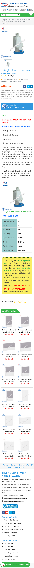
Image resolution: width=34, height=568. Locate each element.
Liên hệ (22, 467)
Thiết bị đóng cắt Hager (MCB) (12, 526)
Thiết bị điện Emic (8, 546)
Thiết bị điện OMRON (9, 536)
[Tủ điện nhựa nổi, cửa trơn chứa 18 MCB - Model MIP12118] (25, 420)
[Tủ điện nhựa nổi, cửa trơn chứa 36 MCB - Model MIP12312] (25, 395)
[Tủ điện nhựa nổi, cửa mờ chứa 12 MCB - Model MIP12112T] (25, 346)
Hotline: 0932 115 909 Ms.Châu (17, 565)
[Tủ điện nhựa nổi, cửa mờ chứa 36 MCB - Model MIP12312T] (9, 321)
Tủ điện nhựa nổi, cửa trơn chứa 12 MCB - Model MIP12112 (9, 456)
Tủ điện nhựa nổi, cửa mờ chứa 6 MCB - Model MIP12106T (25, 382)
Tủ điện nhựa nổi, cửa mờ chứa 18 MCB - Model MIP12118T (9, 357)
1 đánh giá (11, 76)
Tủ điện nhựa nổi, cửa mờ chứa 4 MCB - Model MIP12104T (9, 406)
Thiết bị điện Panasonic (10, 559)
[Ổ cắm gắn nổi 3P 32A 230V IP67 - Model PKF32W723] (17, 42)
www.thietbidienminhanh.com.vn (18, 498)
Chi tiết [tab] (4, 115)
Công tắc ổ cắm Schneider (11, 556)
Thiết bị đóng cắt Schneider (11, 553)
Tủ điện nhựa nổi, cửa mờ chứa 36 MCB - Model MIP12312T (9, 332)
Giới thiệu (13, 465)
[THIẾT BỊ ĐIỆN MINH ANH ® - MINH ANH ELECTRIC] (14, 4)
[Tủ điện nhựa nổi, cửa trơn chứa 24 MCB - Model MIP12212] (9, 420)
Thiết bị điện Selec (9, 543)
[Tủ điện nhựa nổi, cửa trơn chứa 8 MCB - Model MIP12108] (25, 445)
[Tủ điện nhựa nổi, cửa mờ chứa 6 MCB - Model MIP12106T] (25, 371)
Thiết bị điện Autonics (10, 550)
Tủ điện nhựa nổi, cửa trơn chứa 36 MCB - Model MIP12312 (25, 406)
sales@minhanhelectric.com (15, 495)
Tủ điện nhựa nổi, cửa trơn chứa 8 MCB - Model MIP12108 (25, 456)
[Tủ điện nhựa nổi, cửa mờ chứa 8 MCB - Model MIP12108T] (9, 371)
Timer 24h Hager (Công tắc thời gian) (14, 529)
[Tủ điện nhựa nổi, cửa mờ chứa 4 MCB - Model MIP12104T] (9, 395)
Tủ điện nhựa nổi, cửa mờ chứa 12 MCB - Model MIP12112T (25, 357)
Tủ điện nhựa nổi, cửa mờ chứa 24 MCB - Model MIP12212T (25, 332)
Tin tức (16, 467)
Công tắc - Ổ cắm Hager (10, 533)
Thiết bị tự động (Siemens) (11, 520)
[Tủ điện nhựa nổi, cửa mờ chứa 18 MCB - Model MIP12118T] (9, 346)
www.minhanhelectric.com (16, 501)
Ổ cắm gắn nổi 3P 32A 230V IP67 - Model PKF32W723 (17, 212)
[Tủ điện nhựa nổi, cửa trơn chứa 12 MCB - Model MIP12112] (9, 445)
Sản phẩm (21, 465)
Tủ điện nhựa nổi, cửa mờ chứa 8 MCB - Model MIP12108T (9, 382)
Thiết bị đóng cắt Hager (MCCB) (12, 523)
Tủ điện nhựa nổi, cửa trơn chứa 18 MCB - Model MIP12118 (25, 431)
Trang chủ (5, 465)
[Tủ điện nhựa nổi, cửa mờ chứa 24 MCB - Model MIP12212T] (25, 321)
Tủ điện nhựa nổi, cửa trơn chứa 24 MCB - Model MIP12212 (9, 431)
